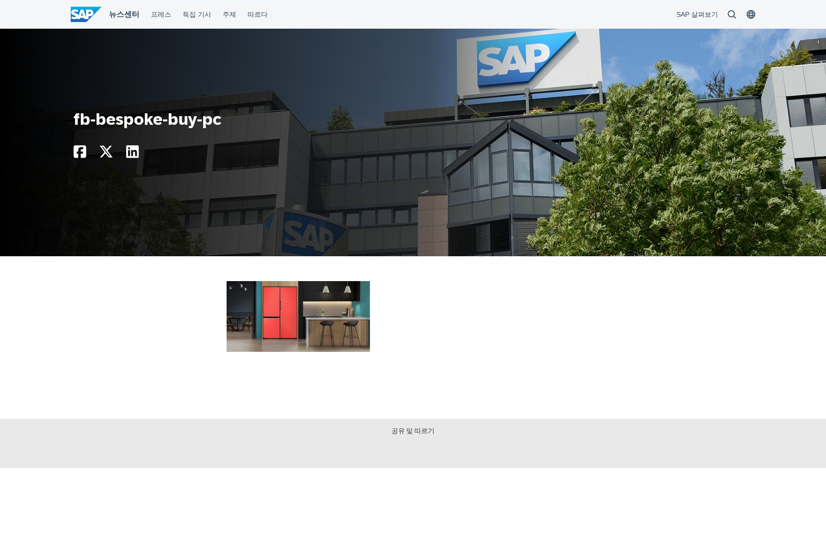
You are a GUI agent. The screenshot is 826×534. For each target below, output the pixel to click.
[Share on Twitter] (106, 154)
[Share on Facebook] (80, 154)
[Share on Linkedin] (132, 154)
